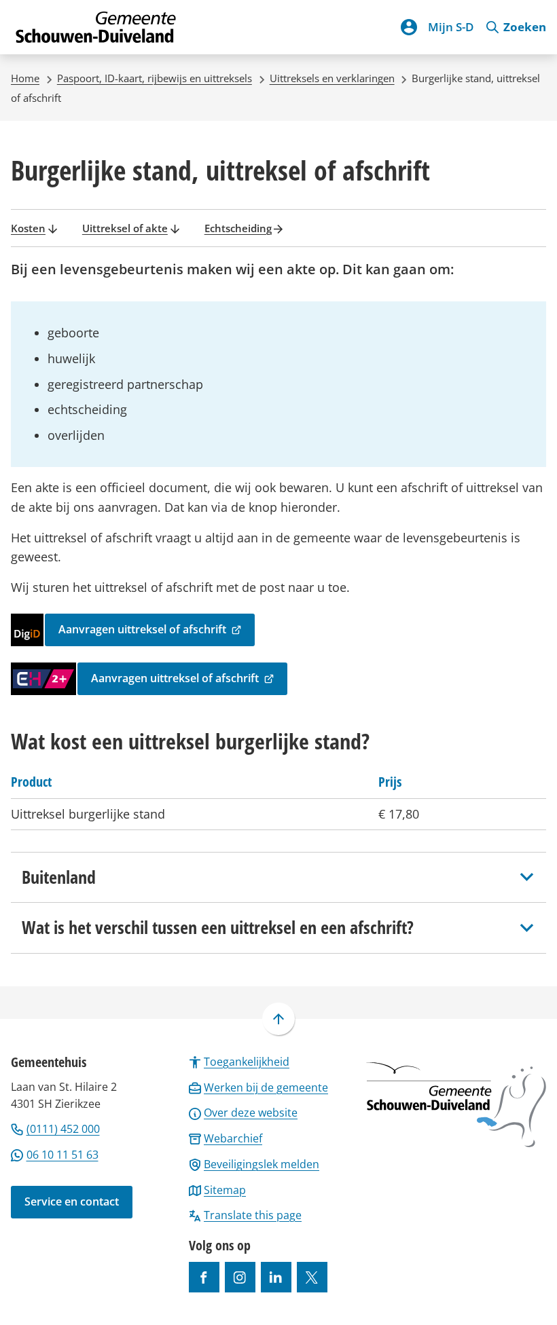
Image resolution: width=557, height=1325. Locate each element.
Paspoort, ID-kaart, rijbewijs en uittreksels (154, 78)
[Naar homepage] (96, 27)
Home (25, 78)
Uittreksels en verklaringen (332, 78)
